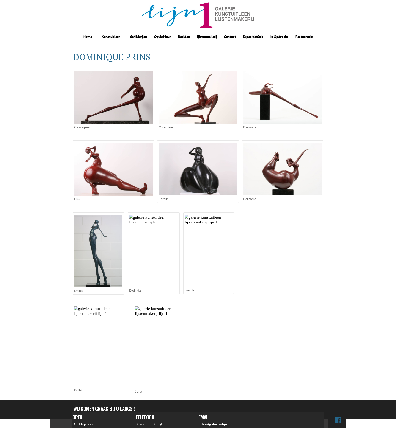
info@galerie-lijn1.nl (216, 424)
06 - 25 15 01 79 (148, 424)
